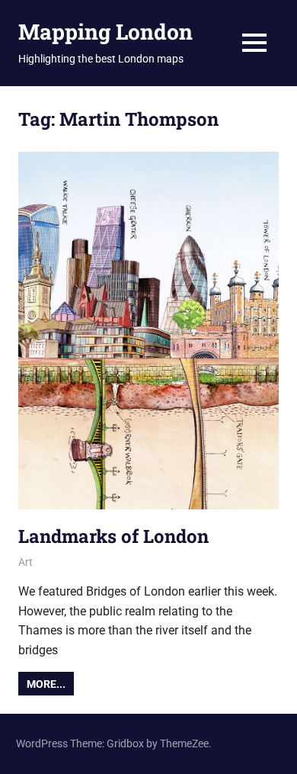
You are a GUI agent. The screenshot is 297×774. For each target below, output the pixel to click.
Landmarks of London (113, 536)
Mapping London (105, 32)
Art (25, 562)
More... (46, 684)
